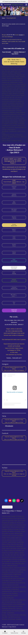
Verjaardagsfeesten (11, 18)
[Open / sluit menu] (26, 4)
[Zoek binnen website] (1, 4)
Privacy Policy (10, 510)
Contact (21, 34)
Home (3, 18)
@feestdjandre (9, 426)
